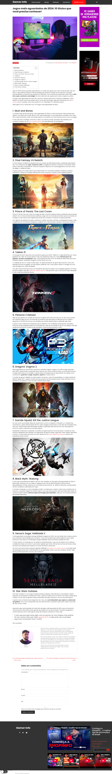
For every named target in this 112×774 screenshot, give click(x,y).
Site (22, 701)
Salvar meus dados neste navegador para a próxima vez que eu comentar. (41, 709)
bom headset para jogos (56, 434)
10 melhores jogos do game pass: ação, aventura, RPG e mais (28, 659)
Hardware (56, 2)
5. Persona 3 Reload (19, 78)
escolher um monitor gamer (57, 548)
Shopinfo (73, 63)
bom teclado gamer (35, 121)
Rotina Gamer (36, 2)
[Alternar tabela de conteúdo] (35, 68)
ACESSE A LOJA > (79, 2)
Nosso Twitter (96, 746)
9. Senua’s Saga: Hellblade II (21, 85)
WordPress (27, 773)
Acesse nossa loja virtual (99, 741)
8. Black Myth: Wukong (19, 83)
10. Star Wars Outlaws (19, 87)
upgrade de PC (43, 617)
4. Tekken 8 (16, 76)
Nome (23, 689)
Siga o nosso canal (100, 750)
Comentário (25, 672)
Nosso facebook (97, 744)
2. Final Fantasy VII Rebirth (21, 72)
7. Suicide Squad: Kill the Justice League (25, 81)
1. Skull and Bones (18, 70)
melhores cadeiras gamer (37, 270)
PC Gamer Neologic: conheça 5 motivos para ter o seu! (61, 659)
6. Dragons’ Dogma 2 (19, 79)
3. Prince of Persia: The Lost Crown (23, 74)
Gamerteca (66, 2)
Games (46, 2)
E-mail (23, 695)
